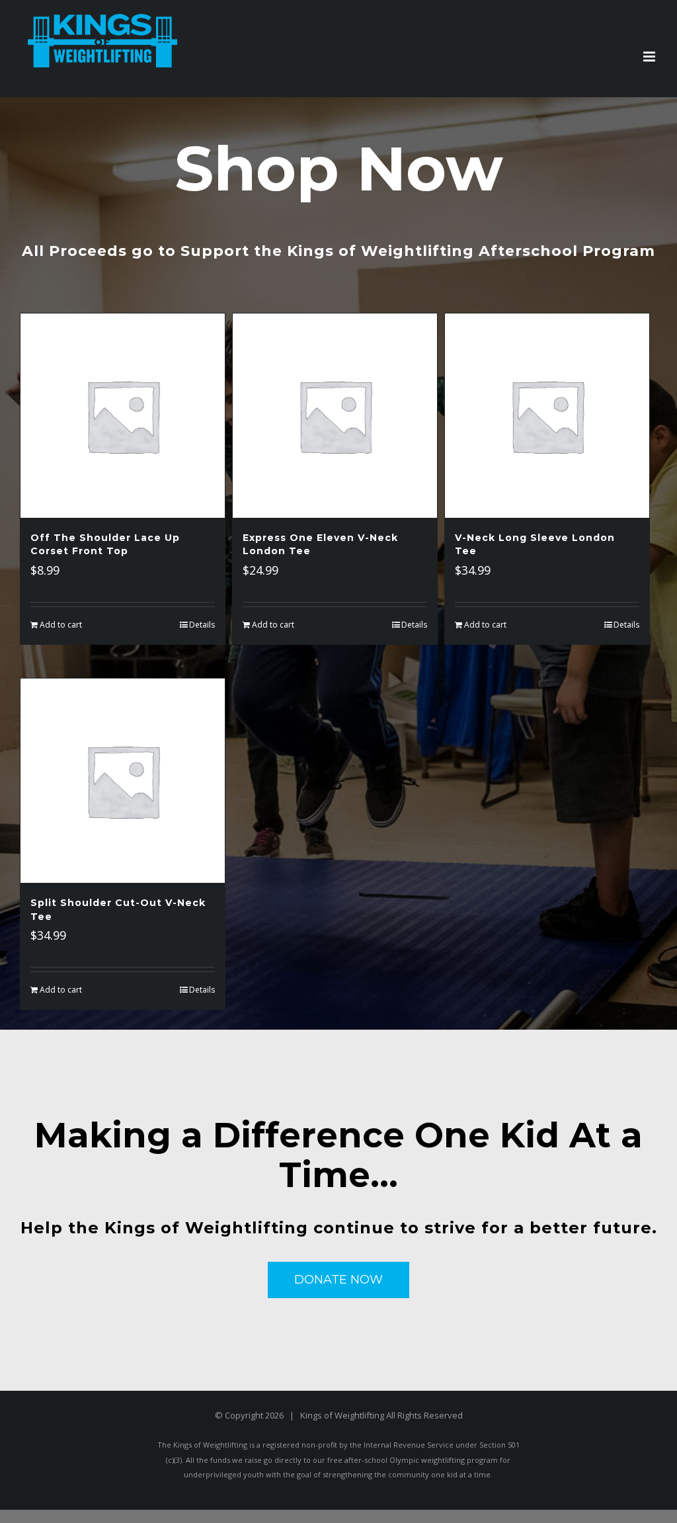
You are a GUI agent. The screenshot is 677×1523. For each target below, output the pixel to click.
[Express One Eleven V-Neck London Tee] (335, 415)
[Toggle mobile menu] (650, 56)
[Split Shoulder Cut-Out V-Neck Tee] (122, 781)
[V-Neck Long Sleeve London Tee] (547, 415)
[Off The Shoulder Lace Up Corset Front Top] (122, 415)
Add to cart (61, 624)
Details (202, 624)
